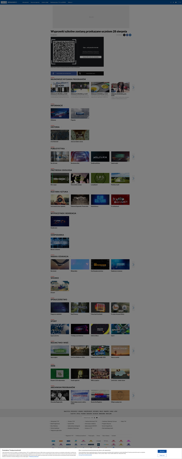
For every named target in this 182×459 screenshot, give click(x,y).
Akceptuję (162, 451)
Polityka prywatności (34, 456)
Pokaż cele (162, 455)
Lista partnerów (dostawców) (85, 455)
